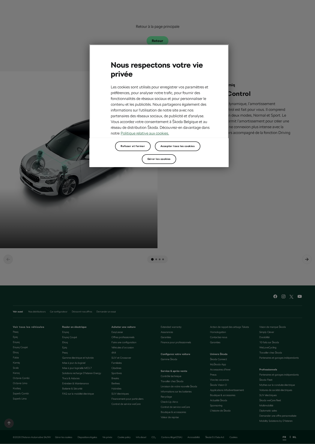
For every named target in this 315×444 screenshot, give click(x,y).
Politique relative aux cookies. (145, 133)
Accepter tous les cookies (177, 146)
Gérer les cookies (159, 158)
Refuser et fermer (133, 146)
